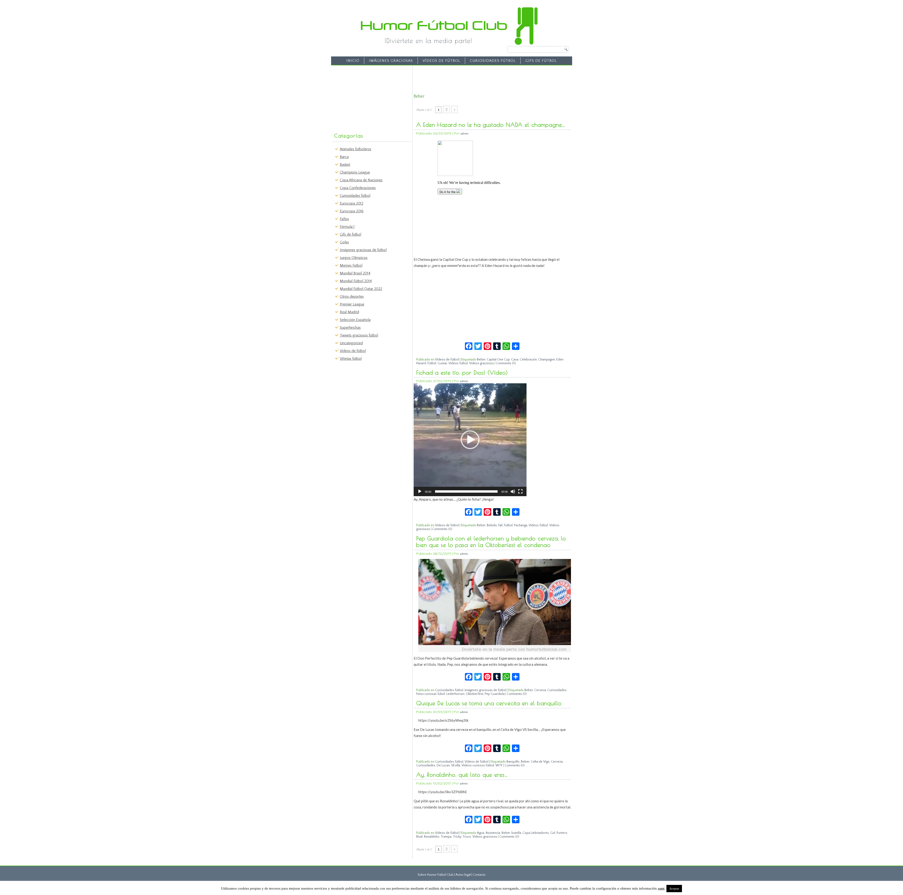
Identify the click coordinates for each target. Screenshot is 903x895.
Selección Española (355, 320)
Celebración (528, 359)
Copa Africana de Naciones (361, 180)
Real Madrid (349, 312)
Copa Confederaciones (358, 188)
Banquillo (513, 762)
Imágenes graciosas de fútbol (363, 250)
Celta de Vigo (540, 762)
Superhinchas (350, 327)
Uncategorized (351, 343)
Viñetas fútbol (351, 358)
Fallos (344, 219)
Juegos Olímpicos (354, 258)
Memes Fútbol (351, 265)
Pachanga (520, 525)
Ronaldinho (431, 837)
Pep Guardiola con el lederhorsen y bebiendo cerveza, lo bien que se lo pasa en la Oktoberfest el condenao (491, 541)
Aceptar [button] (674, 888)
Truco (467, 837)
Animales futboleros (355, 149)
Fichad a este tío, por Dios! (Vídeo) (462, 372)
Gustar (442, 363)
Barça (344, 157)
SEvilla (455, 765)
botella (516, 833)
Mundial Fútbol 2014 (356, 281)
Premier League (352, 304)
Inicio (352, 61)
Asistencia (493, 833)
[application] (470, 439)
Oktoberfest (474, 694)
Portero (562, 833)
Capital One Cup (498, 359)
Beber (481, 359)
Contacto (479, 875)
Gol (552, 833)
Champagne (546, 359)
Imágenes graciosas (391, 61)
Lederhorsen (455, 694)
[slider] (466, 491)
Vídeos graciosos (481, 363)
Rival (419, 837)
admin (464, 133)
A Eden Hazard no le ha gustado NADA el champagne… (490, 124)
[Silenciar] (513, 491)
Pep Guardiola (495, 694)
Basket (345, 164)
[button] (470, 439)
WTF (499, 765)
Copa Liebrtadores (536, 833)
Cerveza (540, 690)
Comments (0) (506, 363)
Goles (344, 242)
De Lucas (443, 765)
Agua (480, 833)
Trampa (446, 837)
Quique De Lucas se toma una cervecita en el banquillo (489, 703)
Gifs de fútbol (541, 61)
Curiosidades (556, 690)
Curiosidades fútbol (493, 61)
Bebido (492, 525)
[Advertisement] (368, 96)
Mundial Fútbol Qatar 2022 (361, 289)
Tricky (457, 837)
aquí (661, 888)
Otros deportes (352, 296)
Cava (514, 359)
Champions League (355, 172)
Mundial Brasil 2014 (355, 273)
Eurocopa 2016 (352, 211)
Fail (500, 525)
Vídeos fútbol (458, 363)
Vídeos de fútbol (441, 61)
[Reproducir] (419, 491)
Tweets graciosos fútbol (359, 335)
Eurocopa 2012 (351, 203)
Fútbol (432, 363)
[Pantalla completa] (520, 491)
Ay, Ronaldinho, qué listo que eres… (462, 774)
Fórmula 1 (347, 227)
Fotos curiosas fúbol (430, 694)
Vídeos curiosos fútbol (478, 765)
